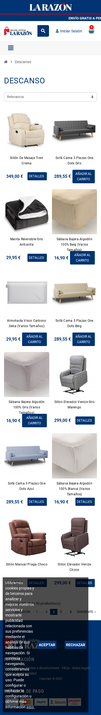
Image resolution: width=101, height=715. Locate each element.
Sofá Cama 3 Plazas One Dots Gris (74, 160)
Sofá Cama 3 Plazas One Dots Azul (27, 486)
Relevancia (15, 97)
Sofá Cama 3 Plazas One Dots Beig (74, 323)
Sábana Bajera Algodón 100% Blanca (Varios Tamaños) (74, 489)
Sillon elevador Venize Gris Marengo (74, 404)
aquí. (30, 707)
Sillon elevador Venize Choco (74, 567)
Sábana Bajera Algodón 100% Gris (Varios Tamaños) (26, 407)
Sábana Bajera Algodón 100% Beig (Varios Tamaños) (74, 244)
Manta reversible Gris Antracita (26, 241)
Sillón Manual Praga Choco (26, 564)
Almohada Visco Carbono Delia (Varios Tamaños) (26, 323)
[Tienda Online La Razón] (18, 31)
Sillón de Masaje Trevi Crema (26, 160)
